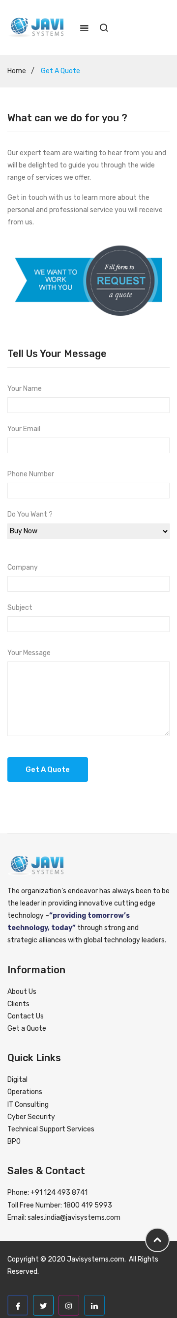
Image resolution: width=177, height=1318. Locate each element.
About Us (21, 992)
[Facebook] (17, 1305)
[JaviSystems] (35, 27)
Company (22, 567)
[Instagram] (69, 1305)
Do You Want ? (30, 514)
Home (16, 71)
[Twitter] (43, 1305)
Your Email (23, 429)
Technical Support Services (50, 1129)
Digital (17, 1079)
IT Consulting (28, 1104)
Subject (19, 608)
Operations (24, 1092)
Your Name (24, 388)
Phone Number (30, 474)
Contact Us (25, 1016)
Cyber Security (31, 1117)
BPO (14, 1141)
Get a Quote (26, 1028)
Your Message (29, 653)
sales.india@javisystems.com (74, 1217)
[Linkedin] (94, 1305)
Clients (18, 1004)
